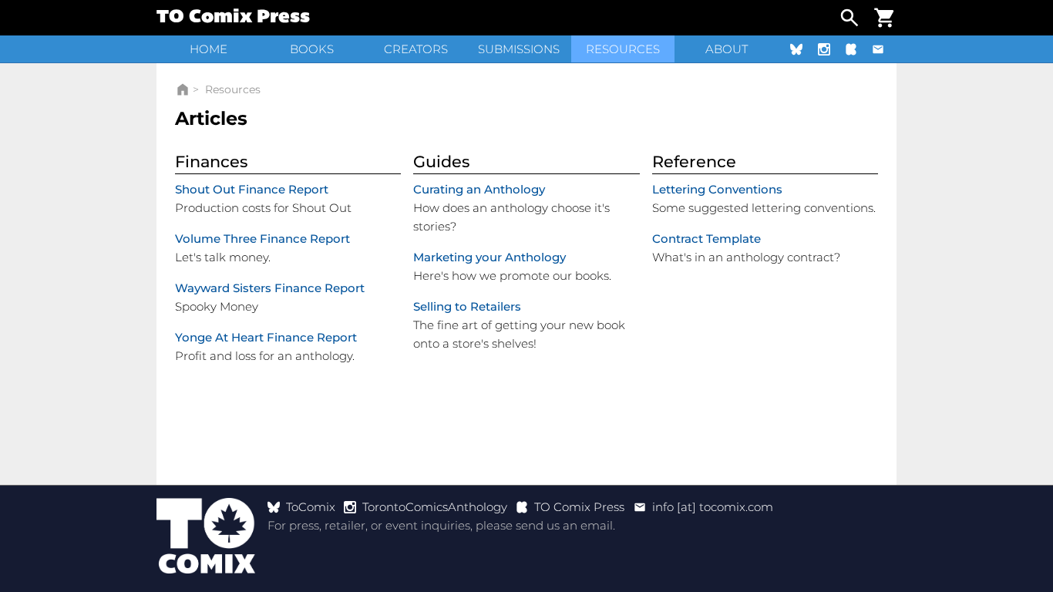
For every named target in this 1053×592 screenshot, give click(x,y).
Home (208, 49)
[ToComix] (802, 48)
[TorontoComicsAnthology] (830, 48)
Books (312, 49)
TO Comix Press (233, 17)
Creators (416, 49)
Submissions (519, 49)
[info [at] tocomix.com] (884, 48)
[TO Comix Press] (857, 48)
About (726, 49)
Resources (623, 49)
